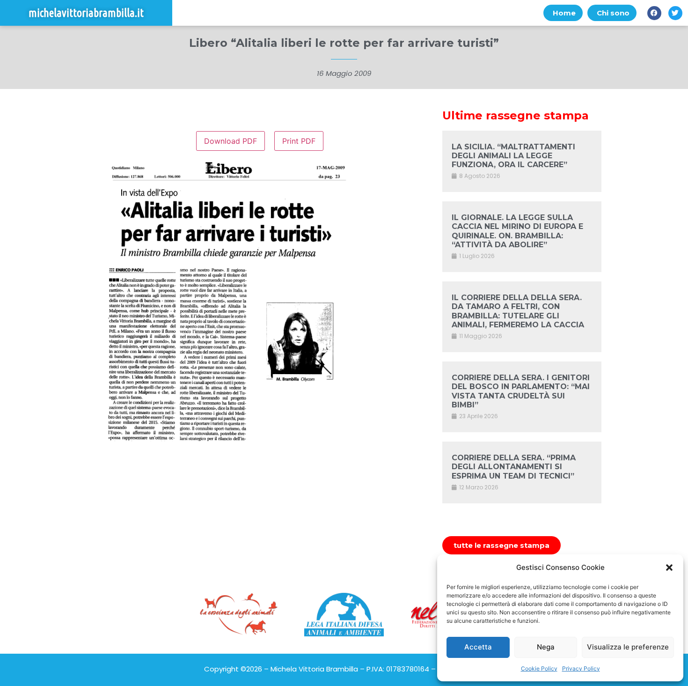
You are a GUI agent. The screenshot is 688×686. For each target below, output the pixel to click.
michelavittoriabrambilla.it (86, 13)
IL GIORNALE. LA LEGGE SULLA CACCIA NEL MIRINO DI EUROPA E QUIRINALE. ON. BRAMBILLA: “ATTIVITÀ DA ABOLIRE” (517, 231)
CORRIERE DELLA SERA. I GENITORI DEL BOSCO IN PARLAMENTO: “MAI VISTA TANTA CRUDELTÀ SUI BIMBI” (521, 391)
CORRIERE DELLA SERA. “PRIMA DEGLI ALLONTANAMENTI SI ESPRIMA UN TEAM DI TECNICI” (514, 466)
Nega (546, 646)
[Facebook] (654, 13)
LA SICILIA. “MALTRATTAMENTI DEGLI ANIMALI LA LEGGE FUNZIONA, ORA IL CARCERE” (513, 155)
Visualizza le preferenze (628, 646)
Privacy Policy (581, 668)
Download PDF (230, 141)
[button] (669, 567)
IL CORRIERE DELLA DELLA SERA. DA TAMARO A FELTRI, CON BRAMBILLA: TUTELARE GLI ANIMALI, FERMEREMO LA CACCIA (518, 311)
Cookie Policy (539, 668)
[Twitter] (675, 13)
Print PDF (298, 141)
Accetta (478, 646)
